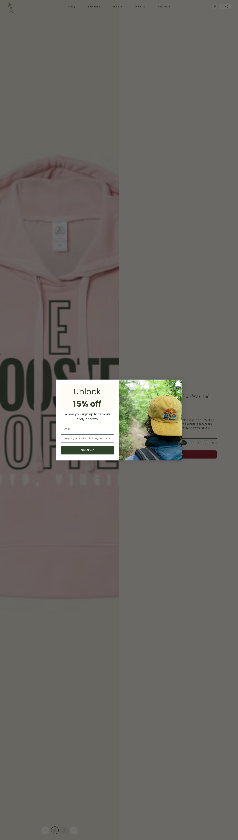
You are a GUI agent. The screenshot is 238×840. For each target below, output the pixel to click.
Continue (87, 450)
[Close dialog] (178, 383)
